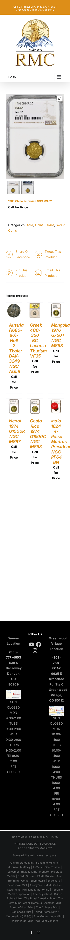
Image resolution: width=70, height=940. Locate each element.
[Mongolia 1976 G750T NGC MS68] (56, 305)
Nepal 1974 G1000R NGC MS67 (17, 431)
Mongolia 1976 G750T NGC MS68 (60, 335)
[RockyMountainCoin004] (27, 187)
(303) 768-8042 (56, 662)
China (39, 225)
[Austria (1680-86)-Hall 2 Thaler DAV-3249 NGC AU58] (14, 305)
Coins (50, 225)
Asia (30, 225)
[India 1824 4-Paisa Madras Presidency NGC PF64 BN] (56, 401)
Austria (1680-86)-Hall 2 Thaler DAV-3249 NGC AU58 (16, 348)
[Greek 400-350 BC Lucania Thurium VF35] (35, 305)
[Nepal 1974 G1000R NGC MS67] (14, 401)
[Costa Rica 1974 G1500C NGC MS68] (35, 401)
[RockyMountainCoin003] (13, 187)
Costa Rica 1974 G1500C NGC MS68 (38, 433)
